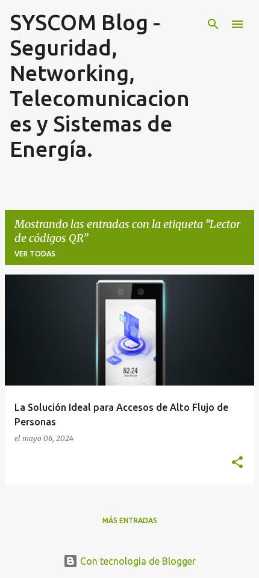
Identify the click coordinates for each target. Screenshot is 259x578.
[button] (237, 463)
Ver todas (34, 254)
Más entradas (129, 520)
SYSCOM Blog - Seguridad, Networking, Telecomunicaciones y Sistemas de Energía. (100, 85)
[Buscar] (213, 24)
